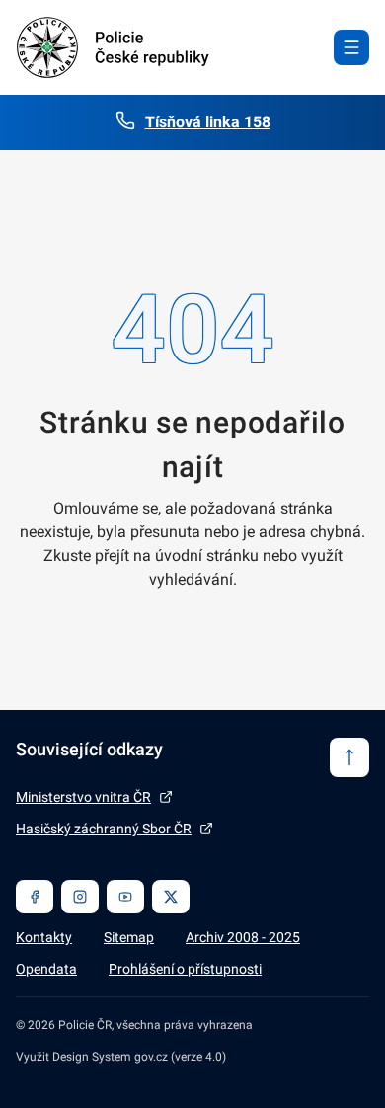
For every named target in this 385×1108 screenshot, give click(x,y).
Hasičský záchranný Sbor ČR (104, 828)
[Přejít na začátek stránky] (349, 757)
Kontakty (44, 937)
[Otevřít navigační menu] (351, 47)
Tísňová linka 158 (207, 122)
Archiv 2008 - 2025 (243, 937)
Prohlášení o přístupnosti (185, 969)
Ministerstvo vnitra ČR (83, 797)
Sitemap (129, 937)
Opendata (46, 969)
